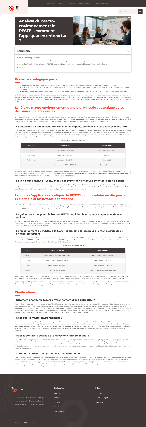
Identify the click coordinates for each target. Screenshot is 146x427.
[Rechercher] (140, 11)
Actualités (51, 4)
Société (72, 4)
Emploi (62, 4)
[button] (128, 51)
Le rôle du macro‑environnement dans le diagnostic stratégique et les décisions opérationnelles (57, 61)
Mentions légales (102, 398)
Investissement (85, 4)
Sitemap (99, 402)
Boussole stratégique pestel (30, 58)
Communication (101, 4)
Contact (99, 393)
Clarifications (24, 67)
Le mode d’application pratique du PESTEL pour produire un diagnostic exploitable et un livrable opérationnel (63, 64)
